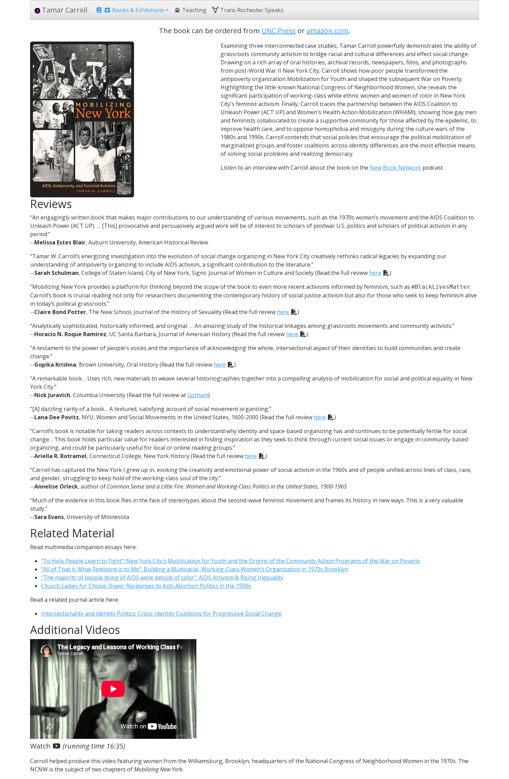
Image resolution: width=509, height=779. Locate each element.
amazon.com (327, 30)
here (375, 273)
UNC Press (278, 30)
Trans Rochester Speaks (251, 10)
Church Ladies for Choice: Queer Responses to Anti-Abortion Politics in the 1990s (146, 586)
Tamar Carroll (63, 10)
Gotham (197, 395)
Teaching (193, 10)
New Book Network (395, 167)
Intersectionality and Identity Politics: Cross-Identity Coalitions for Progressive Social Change (161, 613)
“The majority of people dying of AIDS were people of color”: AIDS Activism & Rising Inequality (162, 577)
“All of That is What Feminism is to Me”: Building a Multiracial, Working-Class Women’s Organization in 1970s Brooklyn (194, 569)
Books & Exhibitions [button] (137, 10)
